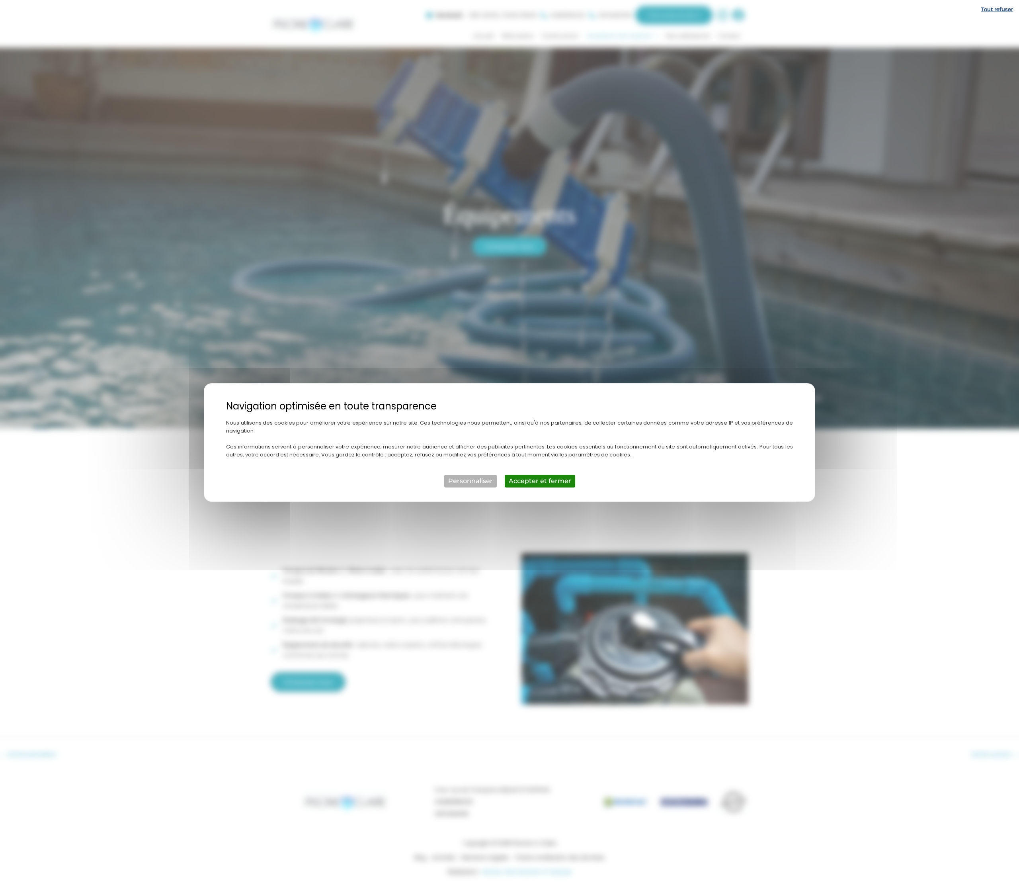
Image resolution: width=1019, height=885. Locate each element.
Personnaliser (470, 481)
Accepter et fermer (540, 481)
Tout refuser (997, 9)
